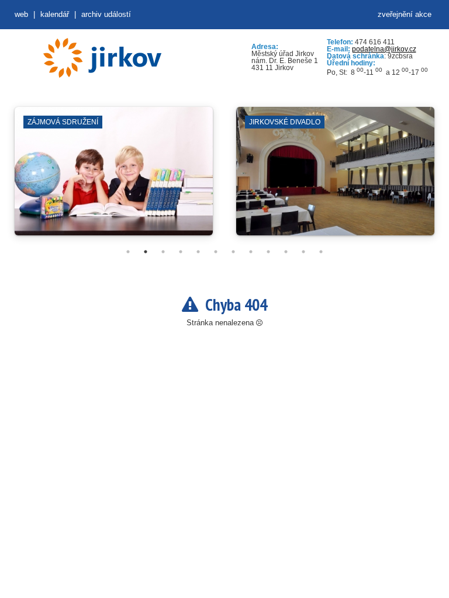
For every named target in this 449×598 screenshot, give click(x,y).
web (21, 14)
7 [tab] (233, 252)
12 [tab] (321, 252)
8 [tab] (251, 252)
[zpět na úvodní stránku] (102, 58)
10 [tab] (286, 252)
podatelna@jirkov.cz (384, 49)
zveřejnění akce (404, 14)
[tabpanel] (113, 177)
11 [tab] (303, 252)
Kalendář (54, 14)
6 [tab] (216, 252)
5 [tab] (198, 252)
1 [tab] (128, 252)
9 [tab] (268, 252)
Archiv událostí (106, 14)
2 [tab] (145, 252)
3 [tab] (163, 252)
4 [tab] (180, 252)
